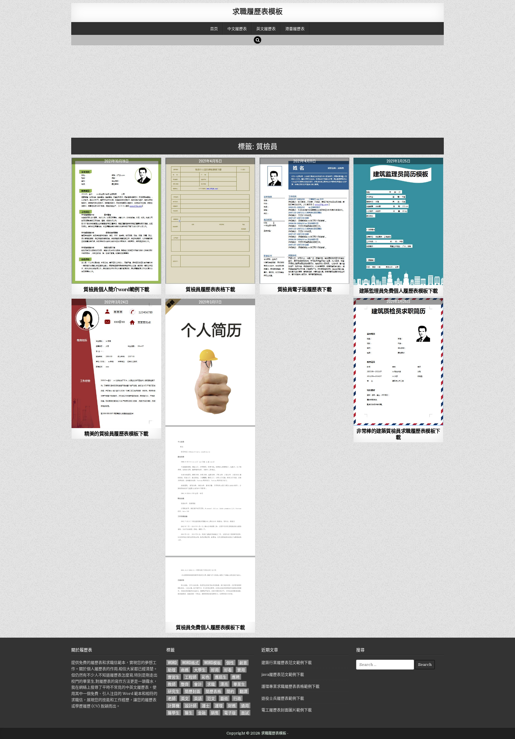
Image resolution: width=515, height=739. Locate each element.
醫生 (189, 712)
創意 (243, 662)
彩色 (206, 677)
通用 (245, 705)
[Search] (257, 40)
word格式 (190, 662)
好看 (228, 670)
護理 (219, 705)
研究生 (173, 691)
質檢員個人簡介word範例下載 (116, 289)
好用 (215, 670)
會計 (198, 684)
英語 (198, 698)
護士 (206, 705)
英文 (185, 698)
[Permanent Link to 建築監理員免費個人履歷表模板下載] (398, 221)
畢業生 (239, 684)
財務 (232, 705)
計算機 (173, 705)
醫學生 (173, 712)
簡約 (230, 691)
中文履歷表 (237, 28)
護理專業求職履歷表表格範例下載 (290, 686)
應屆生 (221, 677)
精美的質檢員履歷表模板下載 (116, 433)
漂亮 (224, 684)
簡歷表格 (213, 691)
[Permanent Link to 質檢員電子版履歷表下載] (304, 221)
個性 (230, 662)
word (172, 662)
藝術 (224, 698)
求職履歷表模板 (257, 11)
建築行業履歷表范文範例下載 (286, 662)
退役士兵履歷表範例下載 (282, 698)
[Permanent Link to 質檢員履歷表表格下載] (210, 221)
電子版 (230, 712)
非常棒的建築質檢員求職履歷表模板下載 (398, 433)
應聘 (236, 677)
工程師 (190, 677)
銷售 (215, 712)
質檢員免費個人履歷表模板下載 (210, 627)
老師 (172, 698)
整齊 (185, 684)
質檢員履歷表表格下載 (210, 289)
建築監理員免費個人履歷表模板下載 (398, 290)
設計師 (190, 705)
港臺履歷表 (295, 28)
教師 (172, 684)
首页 (214, 28)
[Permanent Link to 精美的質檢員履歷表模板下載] (116, 363)
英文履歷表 (266, 28)
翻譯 (243, 691)
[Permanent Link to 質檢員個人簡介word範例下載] (116, 221)
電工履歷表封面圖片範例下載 (286, 710)
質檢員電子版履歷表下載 (304, 289)
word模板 (212, 662)
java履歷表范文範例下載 (282, 674)
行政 (237, 698)
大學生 (200, 670)
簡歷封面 (192, 691)
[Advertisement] (250, 90)
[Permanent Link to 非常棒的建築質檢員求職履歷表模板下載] (398, 361)
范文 (211, 698)
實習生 (173, 677)
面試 (245, 712)
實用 (241, 670)
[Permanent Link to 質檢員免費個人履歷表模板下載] (210, 460)
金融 (202, 712)
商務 (185, 670)
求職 (211, 684)
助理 (172, 670)
